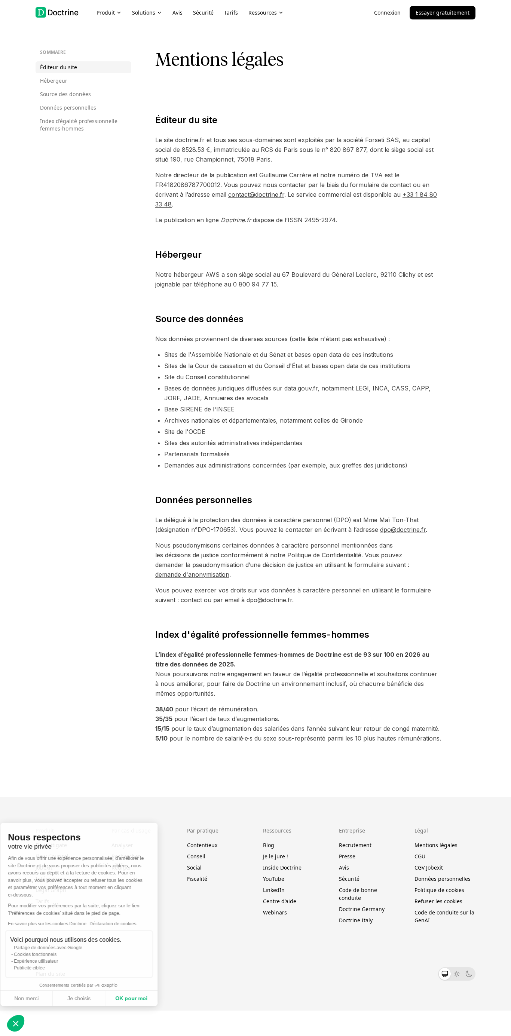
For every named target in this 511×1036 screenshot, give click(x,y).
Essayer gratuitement (442, 12)
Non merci (33, 998)
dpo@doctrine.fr (403, 529)
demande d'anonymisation (192, 574)
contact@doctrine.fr (256, 194)
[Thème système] (445, 974)
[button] (16, 1023)
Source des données (65, 94)
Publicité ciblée (36, 968)
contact (191, 600)
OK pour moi (138, 998)
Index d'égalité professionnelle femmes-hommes (78, 124)
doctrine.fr (190, 140)
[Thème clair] (457, 974)
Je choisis (86, 998)
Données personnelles (68, 107)
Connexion (387, 12)
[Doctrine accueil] (57, 12)
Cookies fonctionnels (42, 954)
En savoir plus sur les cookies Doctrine (54, 923)
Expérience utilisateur (43, 961)
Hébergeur (53, 80)
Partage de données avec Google (55, 947)
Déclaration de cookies (120, 923)
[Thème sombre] (469, 974)
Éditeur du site (58, 67)
